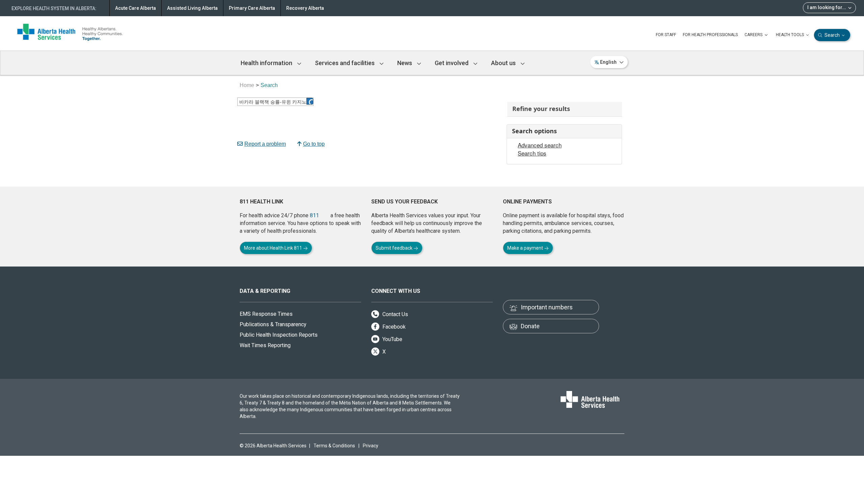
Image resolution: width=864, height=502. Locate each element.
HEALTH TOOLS (790, 34)
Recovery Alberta (305, 8)
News (405, 62)
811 (314, 215)
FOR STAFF (666, 34)
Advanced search (540, 145)
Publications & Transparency (273, 324)
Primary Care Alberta (252, 8)
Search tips (532, 153)
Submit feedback (394, 248)
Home (247, 85)
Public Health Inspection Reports (279, 335)
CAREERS (754, 34)
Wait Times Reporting (265, 345)
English (608, 62)
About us (504, 62)
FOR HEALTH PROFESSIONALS (710, 34)
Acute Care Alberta (135, 8)
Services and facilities (345, 62)
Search (832, 35)
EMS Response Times (266, 314)
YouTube (391, 339)
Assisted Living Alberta (192, 8)
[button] (309, 101)
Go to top (314, 144)
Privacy (370, 445)
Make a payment (525, 248)
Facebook (393, 327)
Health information (267, 62)
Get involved (452, 62)
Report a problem (265, 144)
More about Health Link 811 (273, 248)
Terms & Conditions (334, 445)
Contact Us (394, 314)
